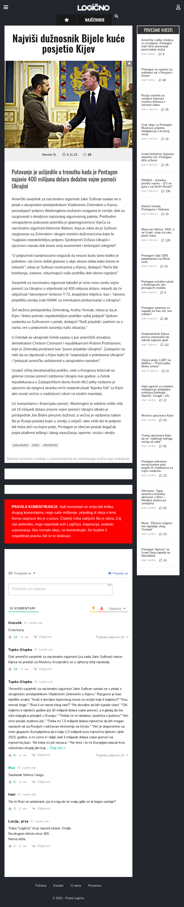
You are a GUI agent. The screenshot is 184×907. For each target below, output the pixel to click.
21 (167, 371)
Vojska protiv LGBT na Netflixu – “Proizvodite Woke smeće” (156, 363)
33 (167, 214)
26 (167, 109)
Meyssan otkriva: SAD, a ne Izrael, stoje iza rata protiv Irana (157, 232)
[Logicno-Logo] (93, 7)
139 (167, 191)
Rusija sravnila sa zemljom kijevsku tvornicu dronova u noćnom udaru (153, 100)
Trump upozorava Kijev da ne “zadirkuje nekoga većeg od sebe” (156, 438)
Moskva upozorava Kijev (157, 415)
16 (167, 139)
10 (89, 154)
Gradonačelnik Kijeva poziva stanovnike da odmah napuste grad (155, 337)
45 (167, 165)
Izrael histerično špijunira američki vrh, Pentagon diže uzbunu (157, 157)
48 (164, 80)
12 (164, 400)
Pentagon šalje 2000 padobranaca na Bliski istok (155, 259)
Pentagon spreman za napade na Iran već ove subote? (156, 311)
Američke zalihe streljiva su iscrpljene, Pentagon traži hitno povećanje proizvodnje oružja (157, 44)
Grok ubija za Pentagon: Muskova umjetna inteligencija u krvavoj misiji (157, 129)
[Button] (66, 19)
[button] (6, 7)
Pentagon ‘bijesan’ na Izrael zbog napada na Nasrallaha (155, 552)
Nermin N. (49, 154)
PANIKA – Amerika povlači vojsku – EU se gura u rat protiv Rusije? (156, 183)
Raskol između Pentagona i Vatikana (155, 208)
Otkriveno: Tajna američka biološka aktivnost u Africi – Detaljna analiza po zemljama (153, 497)
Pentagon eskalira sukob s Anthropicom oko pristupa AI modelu (157, 285)
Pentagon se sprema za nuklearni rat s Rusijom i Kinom (157, 72)
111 (166, 345)
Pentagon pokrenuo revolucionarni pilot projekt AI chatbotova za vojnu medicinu (157, 466)
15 (164, 534)
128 (167, 240)
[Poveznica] (178, 7)
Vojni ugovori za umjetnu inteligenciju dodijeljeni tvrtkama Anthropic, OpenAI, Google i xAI (157, 391)
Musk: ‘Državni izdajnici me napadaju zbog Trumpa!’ (156, 526)
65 (164, 446)
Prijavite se (120, 573)
